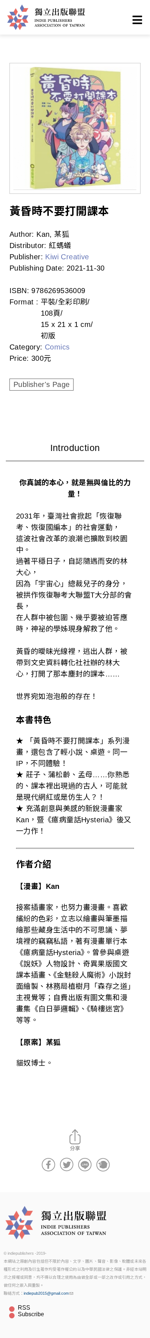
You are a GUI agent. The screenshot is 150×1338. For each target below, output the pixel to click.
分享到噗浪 (103, 1164)
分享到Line (85, 1164)
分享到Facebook (48, 1164)
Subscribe (31, 1314)
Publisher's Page (41, 384)
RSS (24, 1308)
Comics (57, 347)
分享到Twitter (66, 1164)
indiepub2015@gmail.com (46, 1293)
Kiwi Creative (67, 257)
